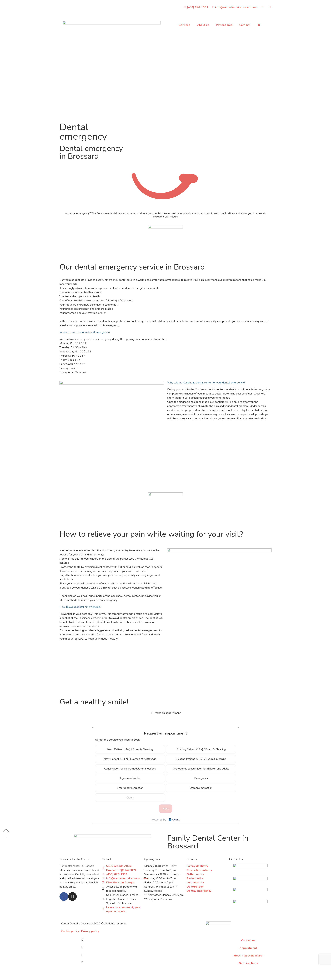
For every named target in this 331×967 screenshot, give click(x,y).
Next (166, 809)
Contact (244, 25)
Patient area (224, 25)
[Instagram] (72, 896)
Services (184, 25)
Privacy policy (90, 931)
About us (203, 25)
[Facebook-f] (63, 896)
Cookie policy (70, 931)
